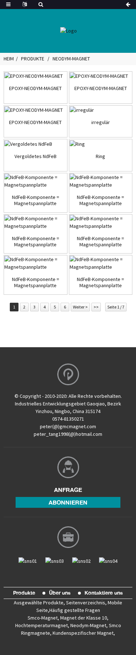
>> (96, 307)
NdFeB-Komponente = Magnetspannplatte (35, 200)
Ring (100, 156)
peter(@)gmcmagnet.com (68, 426)
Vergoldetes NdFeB (36, 156)
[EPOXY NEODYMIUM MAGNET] (35, 76)
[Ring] (101, 144)
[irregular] (101, 110)
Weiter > (80, 307)
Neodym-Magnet (71, 58)
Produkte (32, 58)
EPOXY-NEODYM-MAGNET (35, 88)
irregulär (100, 122)
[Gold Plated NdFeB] (35, 144)
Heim (9, 58)
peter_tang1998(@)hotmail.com (68, 434)
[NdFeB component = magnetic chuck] (35, 181)
